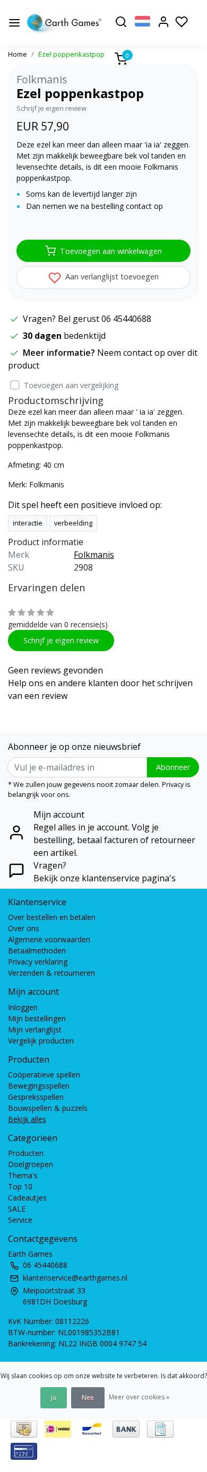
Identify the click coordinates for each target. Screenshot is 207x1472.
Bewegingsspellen (39, 1086)
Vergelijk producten (41, 1041)
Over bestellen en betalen (52, 917)
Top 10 (20, 1186)
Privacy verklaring (37, 962)
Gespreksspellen (36, 1097)
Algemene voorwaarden (49, 939)
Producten (26, 1153)
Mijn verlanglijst (35, 1029)
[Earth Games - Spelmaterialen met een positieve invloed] (64, 22)
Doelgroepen (30, 1164)
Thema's (23, 1175)
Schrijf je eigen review (51, 108)
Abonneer (173, 767)
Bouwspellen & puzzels (48, 1108)
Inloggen (23, 1007)
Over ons (23, 928)
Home (17, 54)
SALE (16, 1209)
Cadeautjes (27, 1198)
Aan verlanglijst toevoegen (111, 276)
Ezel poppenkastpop (71, 54)
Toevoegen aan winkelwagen (111, 251)
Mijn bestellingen (37, 1018)
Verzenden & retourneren (51, 973)
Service (20, 1220)
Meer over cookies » (139, 1396)
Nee (88, 1397)
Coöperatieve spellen (44, 1075)
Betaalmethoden (37, 950)
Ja (53, 1397)
